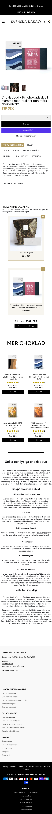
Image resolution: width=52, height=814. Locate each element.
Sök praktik (6, 755)
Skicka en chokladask (10, 697)
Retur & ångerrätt (26, 799)
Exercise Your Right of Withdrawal (26, 792)
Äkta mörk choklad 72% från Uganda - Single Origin (13, 425)
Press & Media (7, 748)
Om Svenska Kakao (9, 717)
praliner (18, 517)
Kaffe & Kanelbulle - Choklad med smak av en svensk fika (13, 377)
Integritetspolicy (26, 806)
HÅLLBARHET (21, 156)
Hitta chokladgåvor (9, 704)
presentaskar (28, 546)
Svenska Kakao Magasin (10, 731)
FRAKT (30, 145)
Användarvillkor (26, 810)
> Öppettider (6, 661)
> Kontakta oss (7, 664)
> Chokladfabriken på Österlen (13, 666)
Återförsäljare (7, 741)
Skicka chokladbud (9, 707)
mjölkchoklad (37, 503)
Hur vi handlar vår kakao (11, 721)
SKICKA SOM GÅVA (31, 150)
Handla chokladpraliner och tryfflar (15, 700)
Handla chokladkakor (10, 693)
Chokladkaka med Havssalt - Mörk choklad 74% (39, 377)
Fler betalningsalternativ (26, 136)
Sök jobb (5, 752)
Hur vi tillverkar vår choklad (12, 724)
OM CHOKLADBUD (11, 150)
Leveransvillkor (26, 796)
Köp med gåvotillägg (26, 326)
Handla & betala (26, 803)
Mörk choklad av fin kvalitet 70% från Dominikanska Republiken (39, 425)
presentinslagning (26, 576)
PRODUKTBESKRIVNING (13, 145)
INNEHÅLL (7, 156)
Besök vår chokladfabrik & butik (13, 728)
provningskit (42, 533)
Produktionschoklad (9, 745)
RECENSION (37, 156)
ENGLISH (21, 12)
